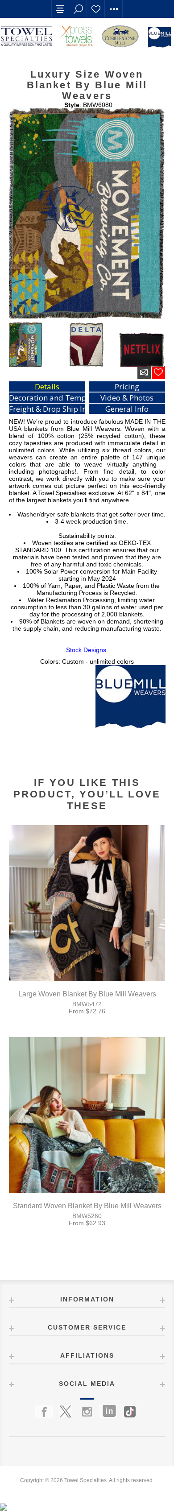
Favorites (96, 9)
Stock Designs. (87, 649)
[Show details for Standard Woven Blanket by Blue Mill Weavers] (87, 1115)
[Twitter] (66, 1411)
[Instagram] (87, 1411)
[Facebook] (44, 1411)
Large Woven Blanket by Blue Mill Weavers (87, 994)
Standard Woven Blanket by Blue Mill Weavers (87, 1206)
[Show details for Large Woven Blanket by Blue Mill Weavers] (87, 903)
